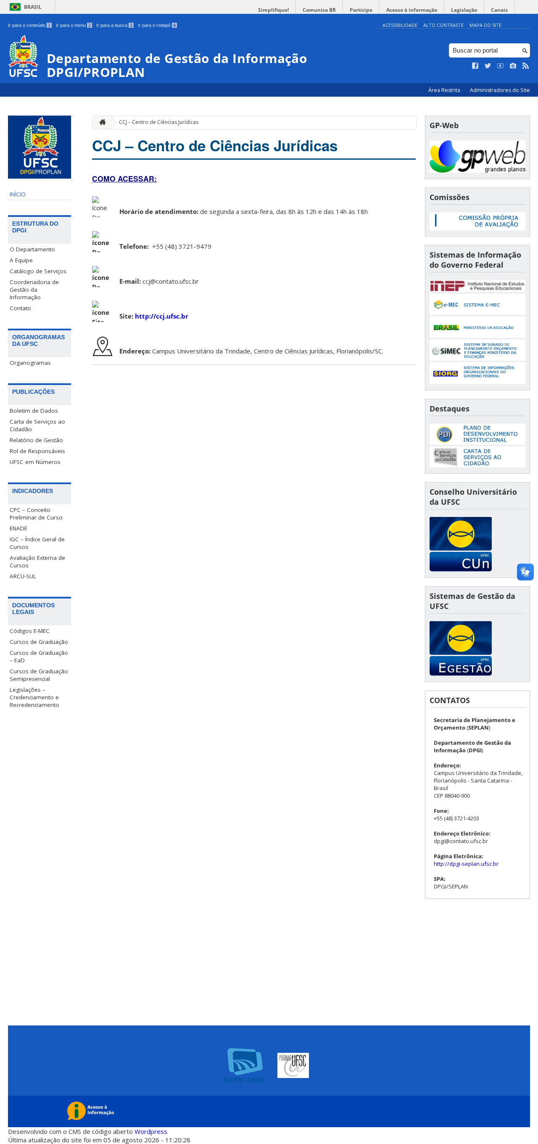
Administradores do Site (500, 90)
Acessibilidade (399, 25)
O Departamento (32, 249)
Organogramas (30, 362)
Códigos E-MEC (30, 631)
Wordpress (150, 1131)
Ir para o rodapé (157, 25)
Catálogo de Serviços (38, 271)
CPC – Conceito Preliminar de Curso (36, 513)
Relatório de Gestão (36, 440)
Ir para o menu (73, 25)
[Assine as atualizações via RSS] (525, 66)
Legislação (464, 9)
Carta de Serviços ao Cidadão (37, 425)
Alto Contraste (443, 25)
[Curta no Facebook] (475, 66)
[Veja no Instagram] (513, 66)
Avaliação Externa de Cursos (37, 561)
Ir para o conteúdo (29, 25)
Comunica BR (319, 9)
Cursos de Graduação (39, 642)
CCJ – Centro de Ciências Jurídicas (158, 122)
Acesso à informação (411, 9)
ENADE (18, 528)
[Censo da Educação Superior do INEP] (477, 290)
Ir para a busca (114, 25)
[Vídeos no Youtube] (500, 66)
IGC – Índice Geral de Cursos (37, 543)
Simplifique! (273, 9)
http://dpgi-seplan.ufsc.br (466, 863)
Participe (361, 9)
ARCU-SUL (23, 576)
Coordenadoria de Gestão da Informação (34, 289)
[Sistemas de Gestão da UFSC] (461, 673)
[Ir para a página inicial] (100, 122)
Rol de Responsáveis (37, 451)
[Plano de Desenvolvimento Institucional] (477, 442)
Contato (20, 308)
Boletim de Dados (34, 410)
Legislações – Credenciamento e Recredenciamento (34, 697)
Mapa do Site (485, 25)
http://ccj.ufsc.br (161, 316)
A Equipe (21, 260)
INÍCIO (18, 194)
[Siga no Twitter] (488, 66)
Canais (499, 9)
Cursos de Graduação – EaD (39, 656)
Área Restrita (445, 90)
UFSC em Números (35, 462)
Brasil (33, 7)
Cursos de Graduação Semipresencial (39, 675)
